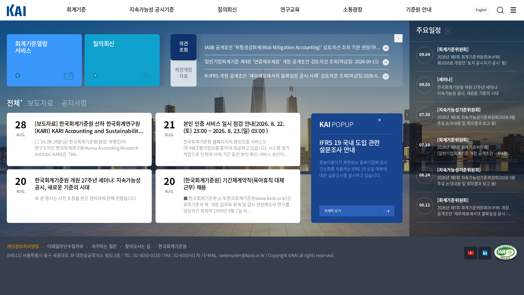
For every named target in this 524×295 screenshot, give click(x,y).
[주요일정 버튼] (406, 115)
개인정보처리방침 (23, 247)
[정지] (380, 120)
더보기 (447, 32)
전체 (13, 103)
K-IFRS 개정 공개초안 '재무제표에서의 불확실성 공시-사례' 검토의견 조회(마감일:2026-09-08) (296, 76)
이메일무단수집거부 (65, 247)
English (481, 10)
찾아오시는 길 (137, 247)
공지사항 (74, 103)
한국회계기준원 (172, 247)
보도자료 (40, 103)
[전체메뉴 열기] (514, 10)
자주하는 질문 (104, 247)
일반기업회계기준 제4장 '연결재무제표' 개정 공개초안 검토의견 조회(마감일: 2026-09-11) (292, 62)
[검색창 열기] (500, 10)
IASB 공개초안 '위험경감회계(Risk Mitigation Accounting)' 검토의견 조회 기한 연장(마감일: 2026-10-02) (297, 47)
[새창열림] (470, 253)
